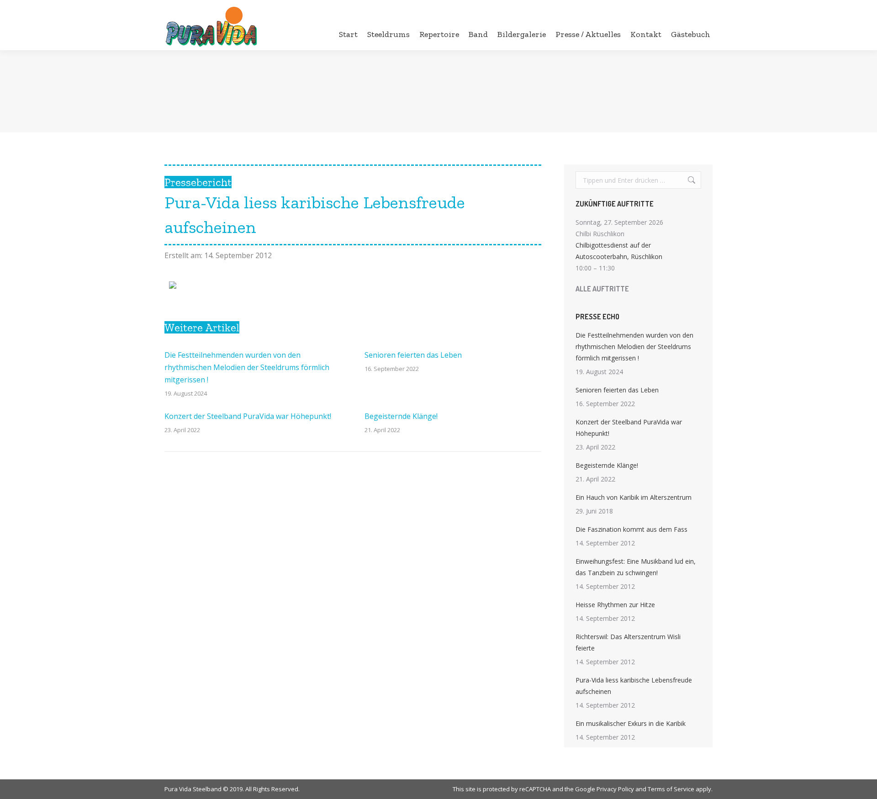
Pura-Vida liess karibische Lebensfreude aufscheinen (634, 686)
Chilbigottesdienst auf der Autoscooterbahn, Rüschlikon (619, 251)
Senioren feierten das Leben (413, 355)
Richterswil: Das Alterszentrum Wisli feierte (628, 642)
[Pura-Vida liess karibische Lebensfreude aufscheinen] (172, 286)
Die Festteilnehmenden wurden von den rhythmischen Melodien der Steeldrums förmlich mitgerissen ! (246, 367)
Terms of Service (671, 789)
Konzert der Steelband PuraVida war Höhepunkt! (247, 416)
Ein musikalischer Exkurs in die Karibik (631, 723)
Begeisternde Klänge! (401, 416)
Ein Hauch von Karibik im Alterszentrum (634, 497)
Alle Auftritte (602, 288)
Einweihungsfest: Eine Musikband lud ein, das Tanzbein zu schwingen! (636, 567)
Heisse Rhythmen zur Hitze (615, 604)
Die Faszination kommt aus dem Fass (631, 529)
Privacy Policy (615, 789)
